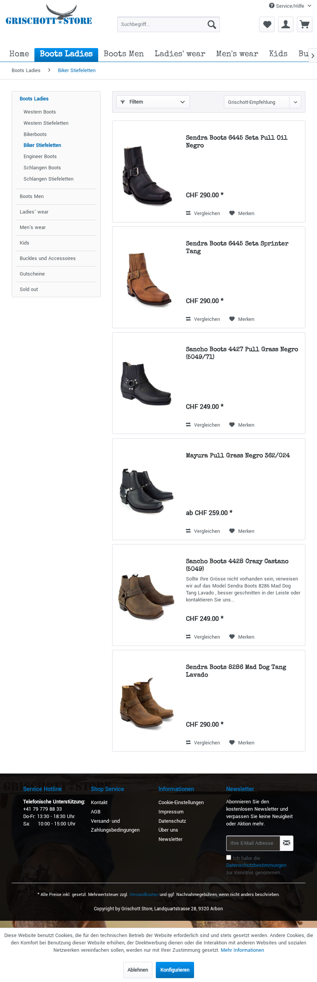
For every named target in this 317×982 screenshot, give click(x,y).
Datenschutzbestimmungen (256, 865)
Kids (24, 242)
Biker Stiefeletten (42, 145)
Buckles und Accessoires (48, 258)
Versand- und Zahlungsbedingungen (115, 826)
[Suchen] (212, 24)
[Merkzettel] (266, 24)
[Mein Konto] (285, 24)
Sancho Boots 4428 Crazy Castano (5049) (237, 566)
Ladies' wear (34, 211)
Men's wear (33, 227)
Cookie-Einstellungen (181, 802)
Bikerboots (35, 134)
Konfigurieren (174, 969)
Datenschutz (172, 821)
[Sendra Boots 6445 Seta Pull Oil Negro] (147, 171)
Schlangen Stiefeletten (48, 179)
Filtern (135, 101)
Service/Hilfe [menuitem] (290, 6)
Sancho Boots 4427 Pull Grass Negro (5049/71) (242, 354)
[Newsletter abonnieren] (286, 843)
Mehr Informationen (242, 950)
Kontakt (99, 802)
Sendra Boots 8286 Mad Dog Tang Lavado (236, 672)
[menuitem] (168, 24)
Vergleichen (206, 213)
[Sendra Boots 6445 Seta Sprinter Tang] (147, 277)
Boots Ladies (34, 98)
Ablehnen (138, 969)
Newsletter (170, 839)
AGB (96, 811)
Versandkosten (144, 895)
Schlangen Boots (42, 167)
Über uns (168, 830)
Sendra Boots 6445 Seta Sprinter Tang (237, 248)
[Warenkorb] (304, 24)
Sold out (29, 289)
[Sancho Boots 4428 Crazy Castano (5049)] (147, 595)
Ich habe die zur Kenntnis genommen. (256, 866)
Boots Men (32, 196)
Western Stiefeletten (46, 123)
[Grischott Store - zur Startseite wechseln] (49, 21)
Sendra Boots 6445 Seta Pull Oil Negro (237, 142)
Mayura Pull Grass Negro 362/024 (238, 456)
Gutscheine (32, 273)
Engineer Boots (40, 156)
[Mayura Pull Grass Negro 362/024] (147, 489)
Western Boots (40, 112)
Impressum (171, 811)
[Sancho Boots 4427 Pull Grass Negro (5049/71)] (147, 383)
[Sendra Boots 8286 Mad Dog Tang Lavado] (147, 701)
